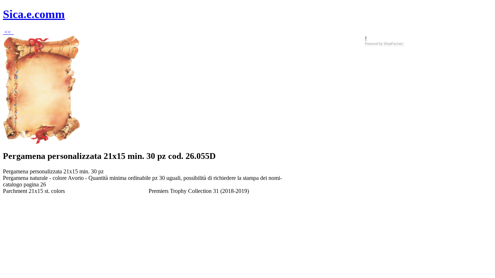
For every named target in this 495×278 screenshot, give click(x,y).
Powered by (374, 44)
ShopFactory (393, 44)
